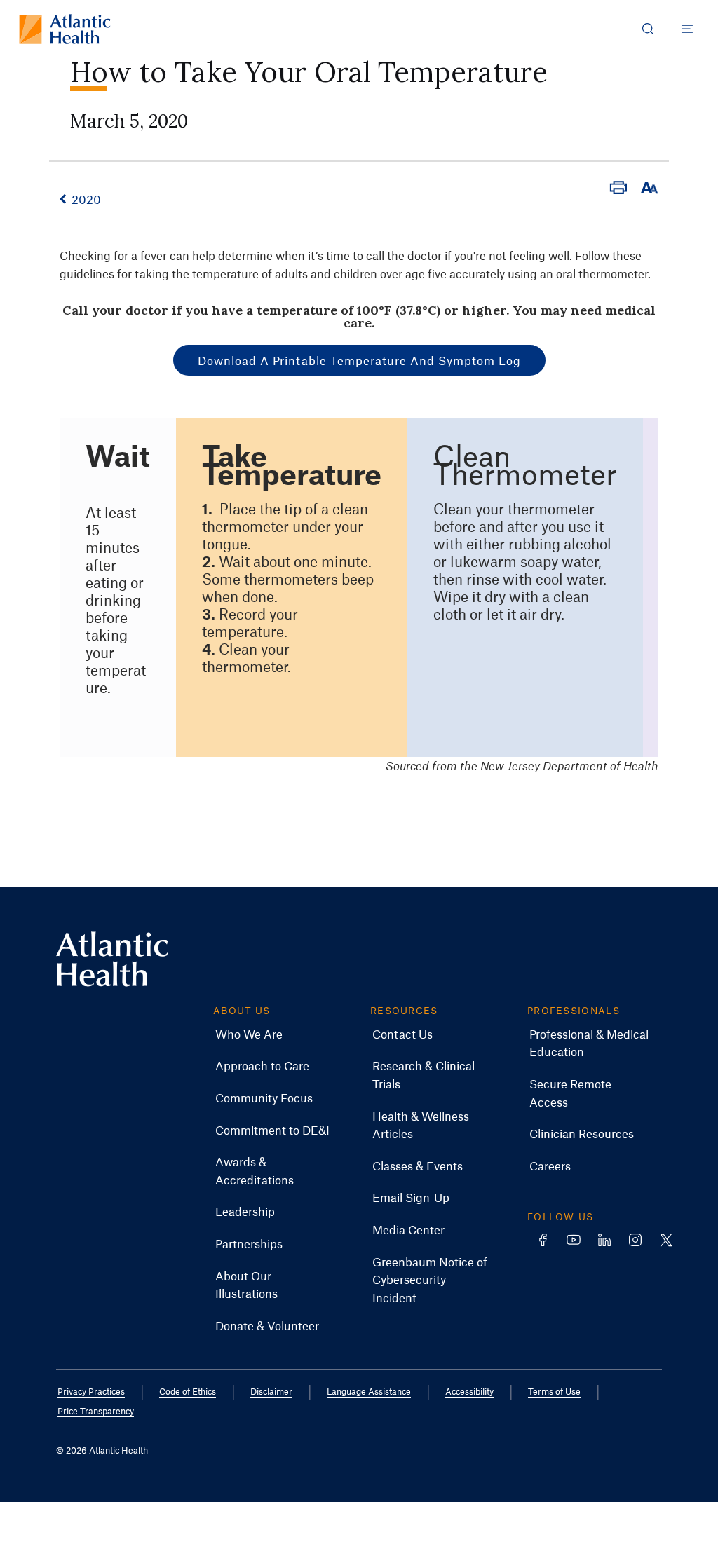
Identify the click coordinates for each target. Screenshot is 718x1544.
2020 (86, 199)
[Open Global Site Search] (648, 29)
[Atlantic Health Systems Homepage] (65, 29)
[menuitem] (249, 1034)
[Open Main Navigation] (687, 29)
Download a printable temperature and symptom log (359, 360)
